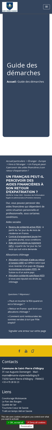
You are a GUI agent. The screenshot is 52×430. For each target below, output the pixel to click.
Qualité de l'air (9, 404)
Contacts (10, 361)
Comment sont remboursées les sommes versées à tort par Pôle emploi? (24, 319)
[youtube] (26, 351)
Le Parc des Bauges (11, 401)
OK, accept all (16, 422)
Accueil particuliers (16, 161)
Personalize (26, 426)
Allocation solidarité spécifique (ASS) (27, 275)
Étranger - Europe (37, 161)
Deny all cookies (37, 422)
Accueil (11, 81)
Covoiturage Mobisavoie (14, 398)
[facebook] (19, 351)
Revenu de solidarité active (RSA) (25, 227)
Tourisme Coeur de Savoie (15, 407)
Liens (6, 392)
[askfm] (32, 351)
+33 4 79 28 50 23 (10, 382)
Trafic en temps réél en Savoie (17, 411)
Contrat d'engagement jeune (23, 236)
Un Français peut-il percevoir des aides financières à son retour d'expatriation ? (26, 167)
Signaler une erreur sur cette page (27, 330)
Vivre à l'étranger (17, 164)
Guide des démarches (31, 81)
